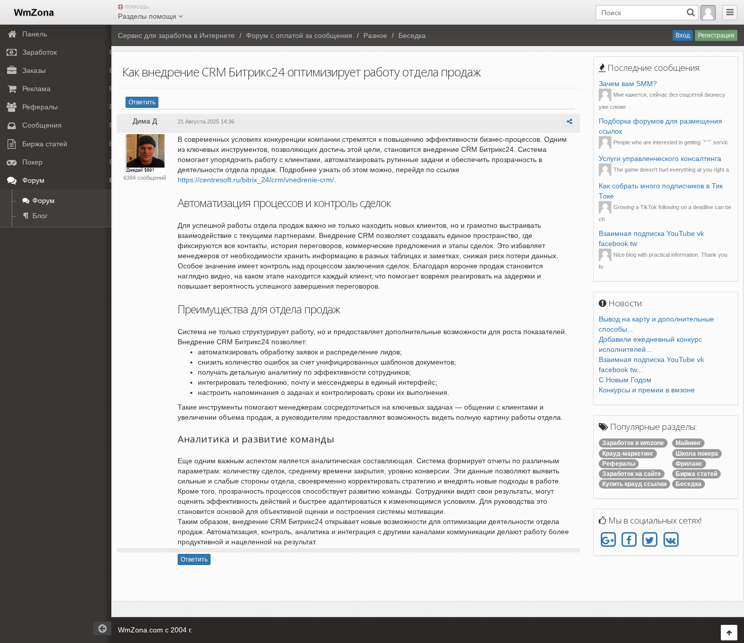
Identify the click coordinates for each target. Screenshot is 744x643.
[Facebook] (628, 540)
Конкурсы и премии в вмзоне (647, 390)
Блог (39, 216)
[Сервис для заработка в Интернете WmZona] (33, 12)
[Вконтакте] (670, 540)
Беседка (412, 35)
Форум (42, 200)
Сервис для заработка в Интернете (176, 35)
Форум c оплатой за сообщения (299, 35)
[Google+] (608, 540)
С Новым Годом (625, 380)
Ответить (142, 102)
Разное (375, 35)
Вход (683, 35)
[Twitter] (649, 540)
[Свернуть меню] (729, 12)
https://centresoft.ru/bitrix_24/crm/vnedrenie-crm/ (256, 180)
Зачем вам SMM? (628, 83)
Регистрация (716, 35)
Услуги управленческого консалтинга (660, 158)
